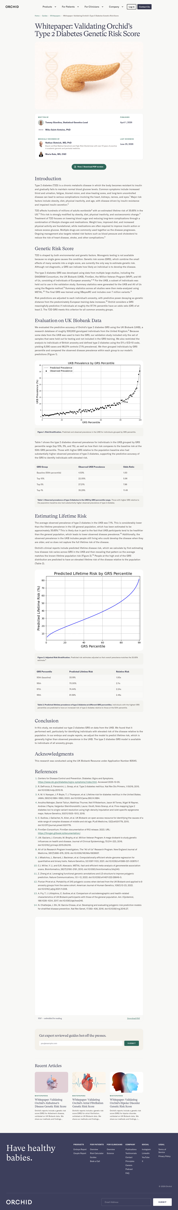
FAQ (127, 1173)
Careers (128, 1165)
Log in (131, 6)
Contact (128, 1157)
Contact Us (144, 6)
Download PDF (133, 1018)
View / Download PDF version (90, 167)
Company (114, 6)
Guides (45, 16)
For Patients (68, 6)
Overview (94, 1149)
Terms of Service (162, 1151)
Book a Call (95, 1161)
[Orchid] (12, 7)
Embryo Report (80, 1149)
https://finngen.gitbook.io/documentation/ (59, 833)
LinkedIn (146, 1153)
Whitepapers (55, 16)
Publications (131, 1149)
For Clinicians (92, 6)
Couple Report (79, 1153)
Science (110, 1153)
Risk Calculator (96, 1153)
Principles (129, 1161)
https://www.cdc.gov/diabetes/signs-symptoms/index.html (67, 782)
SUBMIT (162, 1202)
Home (37, 16)
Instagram (146, 1149)
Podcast (129, 1169)
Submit (132, 1043)
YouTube (145, 1157)
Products (47, 6)
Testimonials (131, 1153)
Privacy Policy (164, 1156)
